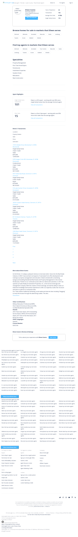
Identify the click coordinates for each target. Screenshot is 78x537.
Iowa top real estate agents (66, 410)
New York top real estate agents (10, 352)
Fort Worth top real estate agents (48, 367)
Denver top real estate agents (47, 360)
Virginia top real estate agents (47, 438)
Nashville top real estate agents (66, 357)
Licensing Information (7, 527)
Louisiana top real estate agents (48, 413)
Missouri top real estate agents (28, 420)
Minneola (25, 34)
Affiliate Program (44, 463)
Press (41, 460)
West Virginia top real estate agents (10, 441)
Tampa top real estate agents (47, 371)
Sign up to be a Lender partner (28, 475)
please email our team (39, 506)
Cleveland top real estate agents (29, 385)
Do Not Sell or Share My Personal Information (39, 514)
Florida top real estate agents (28, 406)
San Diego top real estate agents (29, 354)
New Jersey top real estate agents (48, 423)
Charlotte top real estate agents (28, 357)
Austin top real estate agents (9, 357)
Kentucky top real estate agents (28, 413)
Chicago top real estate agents (47, 352)
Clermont (16, 34)
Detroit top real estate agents (47, 387)
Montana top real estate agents (47, 420)
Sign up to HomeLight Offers (28, 458)
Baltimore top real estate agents (67, 378)
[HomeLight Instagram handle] (66, 497)
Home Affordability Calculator (9, 460)
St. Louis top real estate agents (9, 385)
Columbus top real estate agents (48, 362)
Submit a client (24, 460)
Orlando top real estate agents (9, 375)
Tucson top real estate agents (66, 375)
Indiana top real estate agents (47, 410)
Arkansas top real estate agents (67, 401)
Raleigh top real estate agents (66, 371)
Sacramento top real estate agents (10, 378)
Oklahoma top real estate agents (10, 431)
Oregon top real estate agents (28, 431)
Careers (42, 458)
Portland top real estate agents (66, 362)
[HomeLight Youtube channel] (69, 497)
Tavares (16, 38)
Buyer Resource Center (7, 465)
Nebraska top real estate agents (67, 420)
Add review (53, 337)
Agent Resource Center (26, 463)
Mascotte (42, 34)
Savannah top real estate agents (48, 390)
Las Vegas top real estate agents (48, 357)
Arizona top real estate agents (47, 401)
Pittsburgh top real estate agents (67, 387)
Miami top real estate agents (9, 371)
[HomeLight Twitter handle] (60, 497)
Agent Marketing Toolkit (27, 468)
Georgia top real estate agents (47, 406)
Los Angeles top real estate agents (29, 352)
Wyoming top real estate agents (48, 441)
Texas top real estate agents (66, 434)
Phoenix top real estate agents (47, 354)
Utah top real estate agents (8, 438)
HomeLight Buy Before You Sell (9, 475)
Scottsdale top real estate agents (67, 367)
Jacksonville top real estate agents (29, 360)
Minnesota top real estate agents (67, 416)
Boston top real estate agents (47, 378)
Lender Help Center (25, 480)
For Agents (62, 3)
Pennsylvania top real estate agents (48, 431)
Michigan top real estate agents (47, 416)
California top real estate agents (9, 403)
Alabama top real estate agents (9, 401)
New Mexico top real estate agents (67, 423)
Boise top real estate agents (28, 390)
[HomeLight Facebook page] (63, 497)
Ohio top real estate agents (65, 427)
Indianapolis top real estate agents (29, 362)
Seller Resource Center (7, 485)
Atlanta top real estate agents (66, 360)
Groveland (33, 34)
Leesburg (57, 34)
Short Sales (17, 113)
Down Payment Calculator (8, 463)
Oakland (31, 38)
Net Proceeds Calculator (8, 483)
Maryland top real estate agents (9, 416)
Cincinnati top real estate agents (48, 385)
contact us (47, 506)
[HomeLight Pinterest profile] (72, 497)
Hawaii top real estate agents (66, 406)
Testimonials (43, 455)
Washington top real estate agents (29, 375)
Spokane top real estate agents (9, 387)
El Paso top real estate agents (47, 375)
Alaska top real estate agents (28, 401)
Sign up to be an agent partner (28, 455)
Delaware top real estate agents (67, 403)
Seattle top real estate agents (9, 367)
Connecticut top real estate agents (48, 403)
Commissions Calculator (7, 488)
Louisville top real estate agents (28, 380)
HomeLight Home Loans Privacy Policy (11, 526)
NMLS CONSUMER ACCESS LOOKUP (11, 524)
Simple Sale (4, 477)
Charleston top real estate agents (67, 385)
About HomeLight (44, 453)
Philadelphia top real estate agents (10, 360)
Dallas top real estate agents (66, 354)
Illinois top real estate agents (28, 410)
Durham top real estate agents (66, 390)
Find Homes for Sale (7, 458)
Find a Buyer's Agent (7, 455)
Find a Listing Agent (6, 472)
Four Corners (43, 49)
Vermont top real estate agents (28, 438)
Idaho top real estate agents (9, 410)
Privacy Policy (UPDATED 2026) (63, 513)
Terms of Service (50, 513)
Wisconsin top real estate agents (29, 441)
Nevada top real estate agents (9, 423)
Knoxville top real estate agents (9, 390)
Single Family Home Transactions (19, 100)
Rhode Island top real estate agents (67, 431)
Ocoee (23, 38)
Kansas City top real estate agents (29, 378)
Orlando (39, 38)
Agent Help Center (25, 465)
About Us (52, 3)
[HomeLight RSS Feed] (75, 497)
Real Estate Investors (45, 466)
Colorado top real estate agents (28, 403)
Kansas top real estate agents (9, 413)
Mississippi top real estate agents (10, 420)
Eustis (49, 34)
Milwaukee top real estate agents (10, 380)
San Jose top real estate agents (66, 380)
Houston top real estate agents (66, 352)
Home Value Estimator (7, 480)
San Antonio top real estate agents (10, 354)
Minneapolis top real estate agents (29, 387)
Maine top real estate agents (66, 413)
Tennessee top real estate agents (48, 434)
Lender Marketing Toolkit (27, 483)
